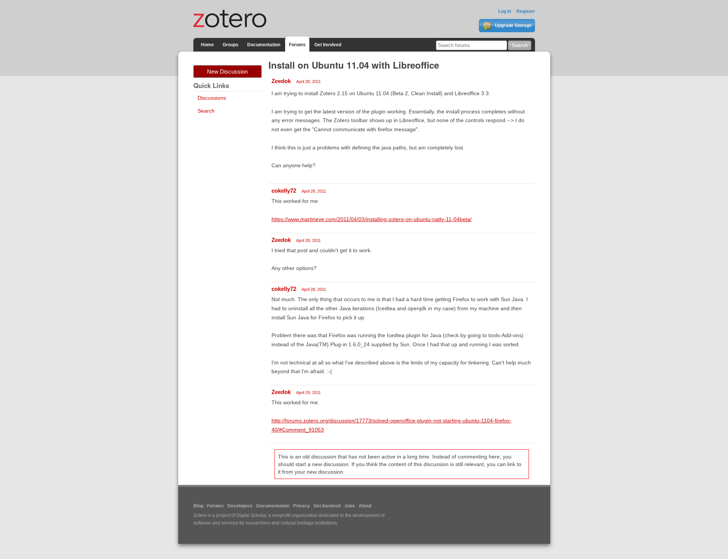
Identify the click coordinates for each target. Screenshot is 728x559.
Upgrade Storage (513, 25)
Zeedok (281, 81)
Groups (230, 44)
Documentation (263, 44)
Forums (297, 44)
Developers (240, 506)
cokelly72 (283, 190)
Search (206, 111)
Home (207, 44)
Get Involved (327, 44)
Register (525, 11)
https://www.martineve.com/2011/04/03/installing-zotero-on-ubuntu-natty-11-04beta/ (371, 219)
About (365, 506)
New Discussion (227, 71)
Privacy (301, 506)
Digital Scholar (251, 515)
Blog (198, 506)
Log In (504, 11)
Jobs (349, 506)
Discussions (212, 98)
